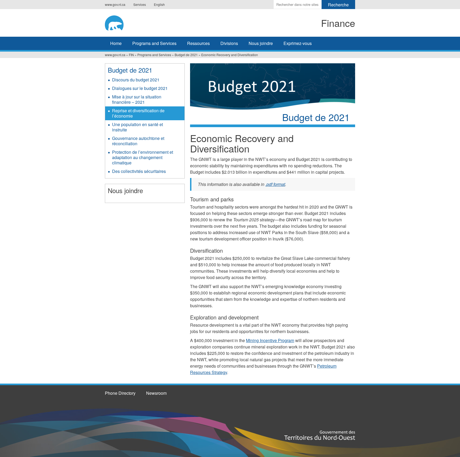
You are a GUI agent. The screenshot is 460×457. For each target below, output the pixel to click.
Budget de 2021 (186, 54)
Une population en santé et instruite (137, 127)
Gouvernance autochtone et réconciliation (138, 141)
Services (139, 4)
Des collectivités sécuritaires (139, 171)
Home (116, 43)
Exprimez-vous (298, 43)
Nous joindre (261, 43)
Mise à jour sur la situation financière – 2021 (136, 99)
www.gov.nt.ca (115, 4)
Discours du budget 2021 (135, 80)
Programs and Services (154, 43)
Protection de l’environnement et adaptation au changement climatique (142, 157)
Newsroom (156, 393)
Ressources (198, 43)
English (159, 4)
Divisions (229, 43)
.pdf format (275, 184)
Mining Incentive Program (270, 340)
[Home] (149, 22)
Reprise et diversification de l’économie (138, 113)
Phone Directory (120, 393)
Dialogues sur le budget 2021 (140, 88)
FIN (131, 54)
